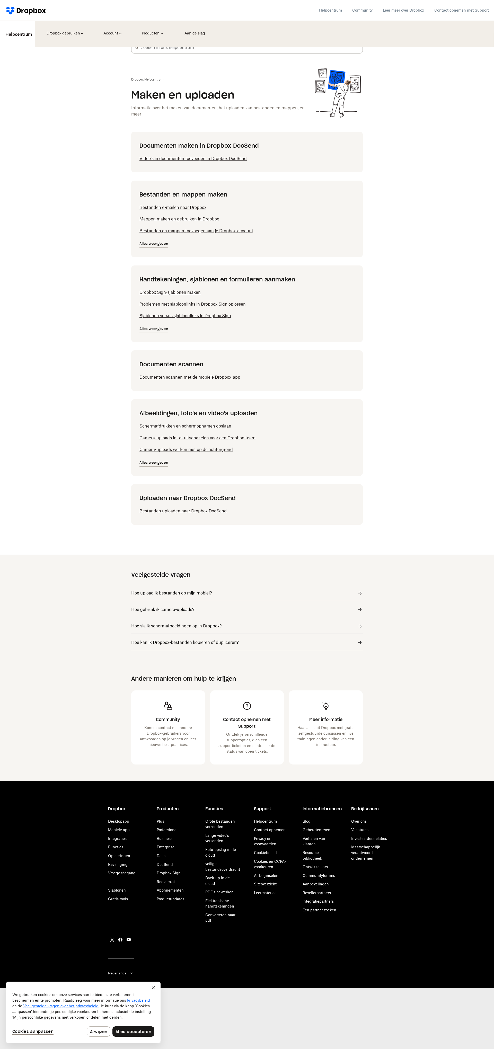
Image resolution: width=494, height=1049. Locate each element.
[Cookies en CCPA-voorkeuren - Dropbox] (83, 1012)
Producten (151, 29)
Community (362, 10)
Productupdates (170, 899)
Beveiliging (118, 864)
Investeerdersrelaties (369, 838)
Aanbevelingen (316, 884)
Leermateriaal (266, 893)
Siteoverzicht (265, 884)
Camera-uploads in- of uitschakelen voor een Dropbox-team (197, 437)
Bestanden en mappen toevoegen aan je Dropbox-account (196, 230)
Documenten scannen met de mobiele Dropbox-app (189, 377)
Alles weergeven (153, 244)
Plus (160, 821)
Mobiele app (119, 830)
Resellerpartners (317, 893)
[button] (137, 47)
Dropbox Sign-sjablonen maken (170, 292)
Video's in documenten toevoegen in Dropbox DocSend (193, 158)
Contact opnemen (270, 830)
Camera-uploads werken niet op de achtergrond (186, 449)
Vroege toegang (122, 873)
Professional (167, 830)
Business (164, 838)
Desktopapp (118, 821)
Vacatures (359, 830)
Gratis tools (118, 899)
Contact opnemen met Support (461, 10)
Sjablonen (117, 890)
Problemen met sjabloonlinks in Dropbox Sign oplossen (192, 304)
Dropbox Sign (169, 873)
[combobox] (252, 47)
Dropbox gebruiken (62, 29)
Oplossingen (119, 856)
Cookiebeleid (265, 852)
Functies (115, 847)
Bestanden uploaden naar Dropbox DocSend (183, 510)
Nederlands (117, 973)
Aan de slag (194, 29)
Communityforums (319, 875)
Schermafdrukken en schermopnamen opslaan (185, 426)
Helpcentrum (330, 10)
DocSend (165, 864)
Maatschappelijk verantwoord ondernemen (365, 852)
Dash (161, 856)
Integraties (117, 838)
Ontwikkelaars (315, 867)
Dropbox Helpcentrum (147, 79)
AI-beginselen (266, 875)
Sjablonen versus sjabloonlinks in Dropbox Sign (185, 315)
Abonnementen (170, 890)
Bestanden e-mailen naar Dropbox (172, 207)
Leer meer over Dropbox (403, 10)
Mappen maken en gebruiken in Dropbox (179, 218)
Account (111, 29)
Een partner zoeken (319, 910)
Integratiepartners (318, 901)
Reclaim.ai (166, 881)
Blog (307, 821)
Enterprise (165, 847)
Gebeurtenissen (316, 830)
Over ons (359, 821)
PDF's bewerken (219, 892)
